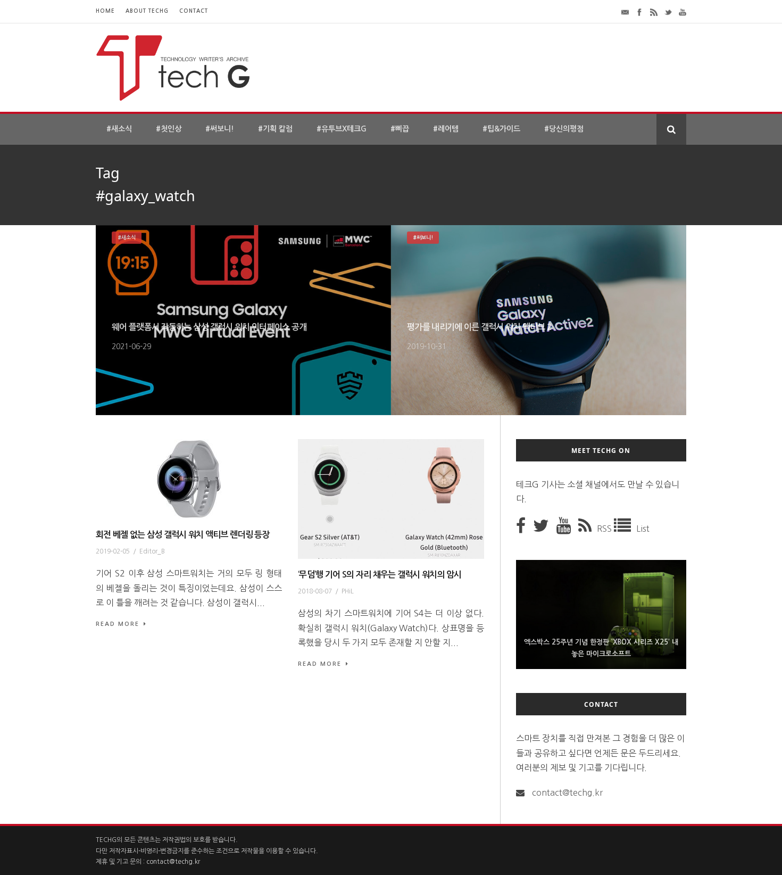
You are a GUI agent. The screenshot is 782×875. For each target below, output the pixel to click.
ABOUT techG (147, 11)
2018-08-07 (315, 591)
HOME (105, 11)
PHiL (348, 591)
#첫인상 (168, 129)
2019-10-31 (426, 346)
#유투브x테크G (342, 129)
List (643, 528)
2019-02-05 (113, 551)
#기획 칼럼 (275, 129)
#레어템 (446, 129)
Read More (117, 624)
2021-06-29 (131, 346)
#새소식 (119, 129)
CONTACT (193, 11)
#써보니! (219, 129)
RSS (605, 528)
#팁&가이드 (501, 129)
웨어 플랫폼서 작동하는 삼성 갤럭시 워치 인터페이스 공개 (209, 327)
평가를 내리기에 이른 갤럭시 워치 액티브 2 (479, 327)
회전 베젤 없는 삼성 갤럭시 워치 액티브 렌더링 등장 (183, 535)
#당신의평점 (564, 129)
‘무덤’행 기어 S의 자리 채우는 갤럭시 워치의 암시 (380, 575)
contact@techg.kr (567, 792)
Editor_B (152, 551)
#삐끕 (399, 129)
